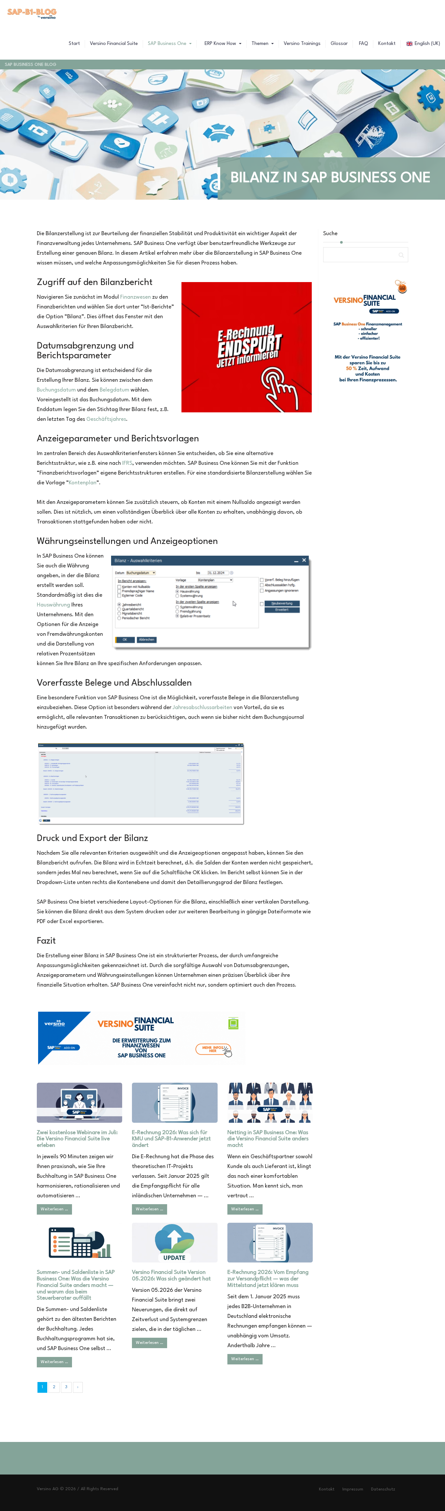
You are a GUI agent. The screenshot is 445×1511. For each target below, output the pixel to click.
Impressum (352, 1489)
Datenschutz (383, 1489)
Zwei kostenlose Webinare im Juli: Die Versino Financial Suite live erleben (77, 1139)
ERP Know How (220, 43)
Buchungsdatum (56, 390)
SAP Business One (168, 43)
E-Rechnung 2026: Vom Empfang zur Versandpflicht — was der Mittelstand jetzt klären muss (268, 1279)
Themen (260, 43)
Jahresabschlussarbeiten (202, 707)
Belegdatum (114, 390)
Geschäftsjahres (106, 419)
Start (74, 43)
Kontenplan (82, 483)
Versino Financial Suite (114, 43)
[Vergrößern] (235, 753)
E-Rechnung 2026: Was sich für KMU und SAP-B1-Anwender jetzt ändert (171, 1139)
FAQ (363, 43)
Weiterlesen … (54, 1209)
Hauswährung (53, 605)
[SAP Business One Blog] (32, 14)
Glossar (339, 43)
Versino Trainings (302, 43)
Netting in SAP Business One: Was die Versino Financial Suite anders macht (268, 1139)
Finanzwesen (135, 297)
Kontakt (386, 43)
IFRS (127, 463)
